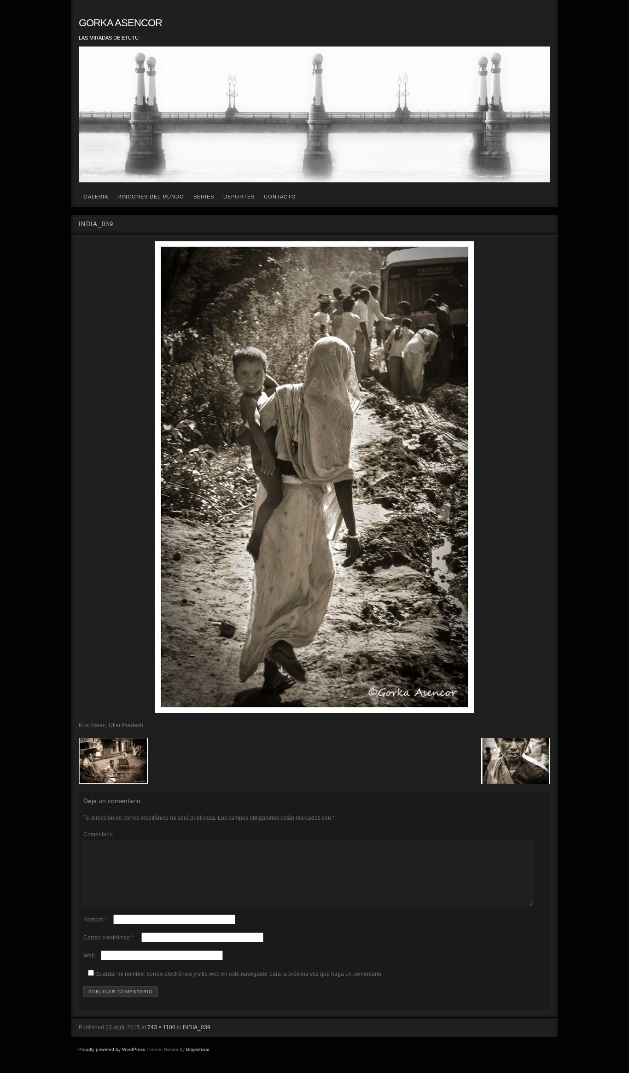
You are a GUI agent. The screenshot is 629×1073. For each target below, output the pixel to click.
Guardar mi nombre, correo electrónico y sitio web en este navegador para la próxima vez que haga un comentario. (239, 974)
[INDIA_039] (314, 477)
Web (89, 955)
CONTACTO (280, 196)
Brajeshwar (197, 1049)
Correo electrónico (108, 937)
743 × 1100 (161, 1027)
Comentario (98, 834)
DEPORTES (239, 196)
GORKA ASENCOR (120, 23)
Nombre (95, 919)
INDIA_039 (196, 1027)
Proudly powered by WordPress (111, 1049)
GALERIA (95, 196)
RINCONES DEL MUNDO (150, 196)
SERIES (203, 196)
